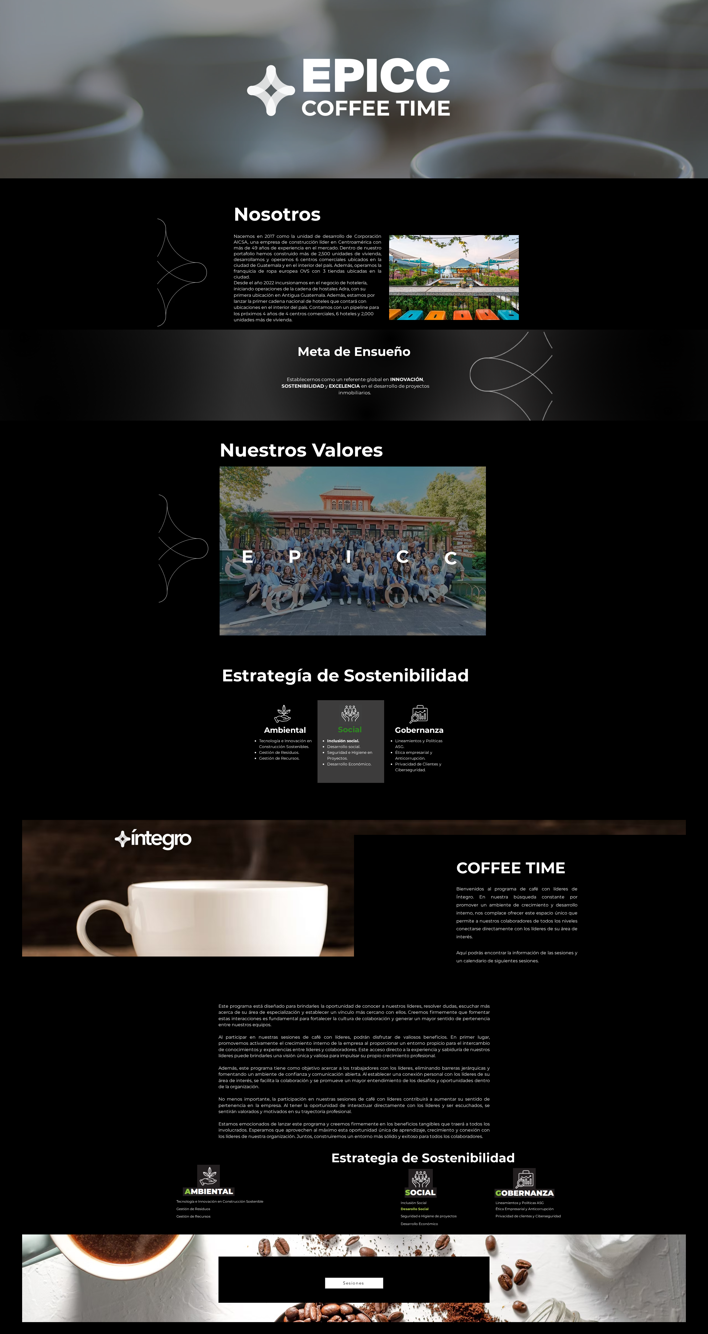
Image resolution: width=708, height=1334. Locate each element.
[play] (506, 240)
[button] (454, 277)
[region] (246, 556)
